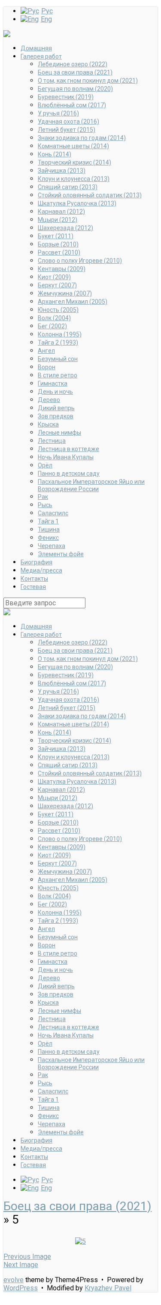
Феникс (48, 537)
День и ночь (55, 391)
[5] (80, 1241)
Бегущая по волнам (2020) (75, 88)
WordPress (20, 1288)
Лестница (52, 440)
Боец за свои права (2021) (75, 72)
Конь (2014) (54, 154)
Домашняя (36, 48)
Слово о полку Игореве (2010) (80, 260)
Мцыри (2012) (57, 219)
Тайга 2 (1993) (58, 342)
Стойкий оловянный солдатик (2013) (90, 195)
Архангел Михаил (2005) (72, 301)
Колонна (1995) (60, 334)
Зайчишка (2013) (61, 170)
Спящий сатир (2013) (67, 187)
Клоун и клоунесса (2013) (73, 178)
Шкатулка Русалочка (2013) (77, 203)
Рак (43, 496)
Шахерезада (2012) (65, 227)
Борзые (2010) (58, 244)
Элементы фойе (61, 554)
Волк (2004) (54, 318)
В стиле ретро (57, 375)
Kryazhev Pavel (108, 1288)
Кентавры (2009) (61, 268)
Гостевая (33, 586)
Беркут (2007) (57, 285)
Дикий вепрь (56, 408)
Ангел (46, 350)
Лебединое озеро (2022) (72, 64)
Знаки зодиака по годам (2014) (82, 137)
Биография (36, 562)
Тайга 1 (48, 521)
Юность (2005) (58, 309)
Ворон (46, 367)
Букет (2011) (55, 236)
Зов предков (55, 416)
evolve (13, 1280)
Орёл (45, 465)
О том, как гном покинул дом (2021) (88, 80)
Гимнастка (52, 383)
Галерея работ (41, 56)
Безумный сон (58, 358)
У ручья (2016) (58, 113)
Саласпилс (53, 513)
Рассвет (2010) (59, 252)
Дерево (49, 399)
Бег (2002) (52, 326)
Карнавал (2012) (61, 211)
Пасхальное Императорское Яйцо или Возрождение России (91, 485)
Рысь (45, 504)
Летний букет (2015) (66, 129)
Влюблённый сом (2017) (72, 105)
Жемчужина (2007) (65, 293)
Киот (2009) (54, 277)
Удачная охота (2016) (68, 121)
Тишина (49, 529)
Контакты (34, 578)
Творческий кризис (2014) (74, 162)
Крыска (48, 424)
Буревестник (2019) (66, 96)
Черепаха (51, 545)
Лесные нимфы (59, 432)
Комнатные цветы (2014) (73, 146)
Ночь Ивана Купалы (66, 457)
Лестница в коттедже (68, 448)
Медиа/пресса (41, 570)
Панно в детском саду (69, 473)
